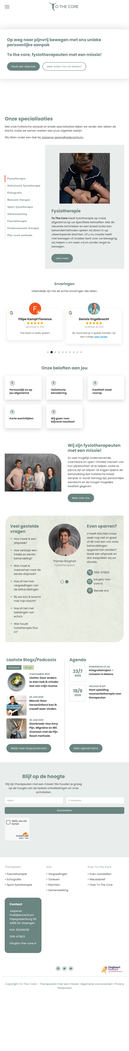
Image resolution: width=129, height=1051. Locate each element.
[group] (35, 324)
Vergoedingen (57, 874)
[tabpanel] (65, 547)
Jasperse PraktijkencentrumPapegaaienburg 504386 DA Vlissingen (23, 917)
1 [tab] (62, 581)
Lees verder (101, 336)
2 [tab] (67, 581)
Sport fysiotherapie (19, 885)
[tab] (25, 178)
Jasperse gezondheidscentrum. (62, 137)
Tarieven (54, 879)
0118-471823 (17, 936)
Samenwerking (58, 890)
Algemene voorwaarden (96, 984)
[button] (48, 352)
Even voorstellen (100, 874)
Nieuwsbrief (97, 879)
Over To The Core (101, 885)
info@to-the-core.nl (23, 943)
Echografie (14, 879)
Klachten (54, 885)
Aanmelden (64, 810)
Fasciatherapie (17, 874)
